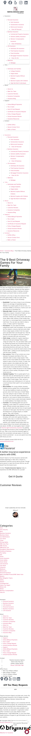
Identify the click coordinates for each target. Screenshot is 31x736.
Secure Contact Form (14, 127)
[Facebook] (10, 2)
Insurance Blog (12, 98)
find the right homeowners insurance (12, 427)
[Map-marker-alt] (5, 2)
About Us (10, 89)
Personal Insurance (13, 20)
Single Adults (14, 73)
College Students (15, 71)
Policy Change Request (14, 114)
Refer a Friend (11, 129)
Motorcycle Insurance (17, 27)
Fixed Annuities (15, 53)
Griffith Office (11, 124)
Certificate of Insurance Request (17, 111)
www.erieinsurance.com (6, 441)
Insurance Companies (14, 96)
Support (7, 100)
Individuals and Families (14, 68)
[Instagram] (21, 2)
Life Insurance (11, 46)
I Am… (6, 65)
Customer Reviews (13, 93)
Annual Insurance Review (15, 116)
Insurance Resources (13, 119)
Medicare (10, 60)
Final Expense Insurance (17, 51)
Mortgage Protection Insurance (19, 55)
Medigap (13, 63)
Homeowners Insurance (17, 24)
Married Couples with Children (19, 80)
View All (2, 592)
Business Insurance (13, 31)
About (6, 85)
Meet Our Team (12, 91)
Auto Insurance (15, 22)
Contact (7, 121)
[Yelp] (15, 2)
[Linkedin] (26, 2)
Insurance (7, 16)
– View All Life (15, 58)
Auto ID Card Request (14, 109)
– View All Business (16, 43)
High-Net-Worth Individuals (18, 83)
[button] (15, 131)
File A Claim (11, 107)
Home (1, 251)
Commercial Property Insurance (20, 34)
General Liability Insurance (18, 36)
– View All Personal (16, 29)
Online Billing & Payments (15, 104)
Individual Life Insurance (17, 48)
